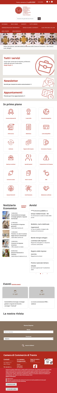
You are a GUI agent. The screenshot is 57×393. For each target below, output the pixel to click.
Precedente (36, 274)
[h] (39, 18)
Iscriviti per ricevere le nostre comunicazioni (17, 84)
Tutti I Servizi (33, 24)
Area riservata (16, 31)
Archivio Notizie (23, 206)
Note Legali (20, 366)
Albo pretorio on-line (48, 27)
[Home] (23, 7)
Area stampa (5, 31)
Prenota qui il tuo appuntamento (14, 96)
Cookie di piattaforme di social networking (16, 381)
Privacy (18, 364)
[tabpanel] (28, 41)
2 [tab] (42, 273)
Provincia (28, 336)
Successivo (46, 274)
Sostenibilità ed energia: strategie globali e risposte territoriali (19, 216)
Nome (28, 329)
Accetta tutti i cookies (11, 389)
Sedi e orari (14, 24)
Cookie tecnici (10, 378)
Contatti (23, 24)
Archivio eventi (16, 284)
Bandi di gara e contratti (30, 27)
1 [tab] (40, 273)
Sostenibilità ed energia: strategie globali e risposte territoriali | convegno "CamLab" (14, 304)
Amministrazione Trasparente (11, 27)
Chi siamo (4, 24)
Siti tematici (20, 367)
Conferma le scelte (11, 384)
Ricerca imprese (28, 325)
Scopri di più (8, 65)
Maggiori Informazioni (11, 376)
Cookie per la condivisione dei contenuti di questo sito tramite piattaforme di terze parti (26, 380)
